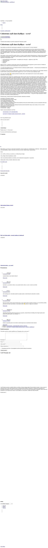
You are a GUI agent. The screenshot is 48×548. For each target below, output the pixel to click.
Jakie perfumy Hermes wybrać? (6, 205)
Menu (1, 24)
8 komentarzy (7, 36)
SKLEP (4, 505)
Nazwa (2, 341)
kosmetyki (2, 30)
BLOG (4, 22)
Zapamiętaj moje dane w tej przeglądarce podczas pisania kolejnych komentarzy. (17, 348)
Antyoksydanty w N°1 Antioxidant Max (10, 111)
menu (1, 503)
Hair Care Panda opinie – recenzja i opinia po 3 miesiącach (12, 235)
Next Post (7, 170)
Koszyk (4, 507)
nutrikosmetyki (7, 30)
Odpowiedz (5, 277)
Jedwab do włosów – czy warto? (6, 265)
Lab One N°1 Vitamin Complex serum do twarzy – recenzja (14, 113)
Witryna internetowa (4, 346)
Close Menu (2, 546)
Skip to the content (3, 0)
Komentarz (2, 339)
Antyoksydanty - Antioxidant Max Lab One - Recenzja (17, 325)
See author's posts (3, 161)
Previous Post (3, 170)
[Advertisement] (24, 11)
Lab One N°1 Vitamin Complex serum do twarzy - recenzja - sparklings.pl (20, 326)
